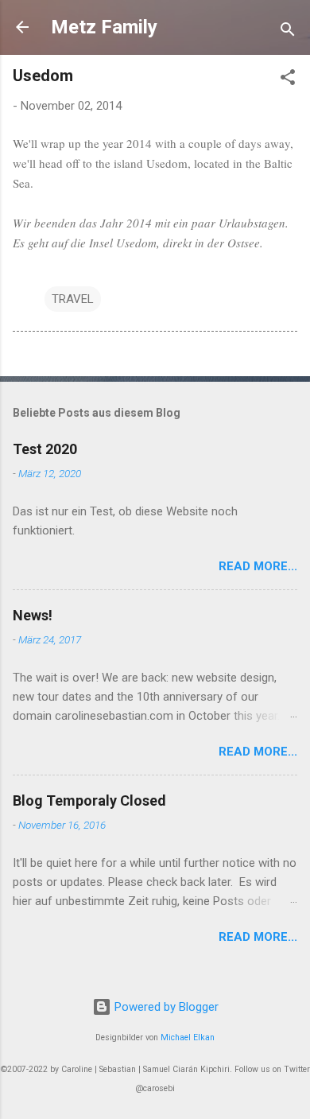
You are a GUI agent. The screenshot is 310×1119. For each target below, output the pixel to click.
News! (32, 615)
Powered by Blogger (165, 1007)
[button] (287, 80)
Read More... (258, 566)
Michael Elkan (188, 1037)
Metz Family (104, 27)
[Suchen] (287, 32)
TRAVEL (73, 299)
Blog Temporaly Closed (89, 800)
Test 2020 (45, 449)
